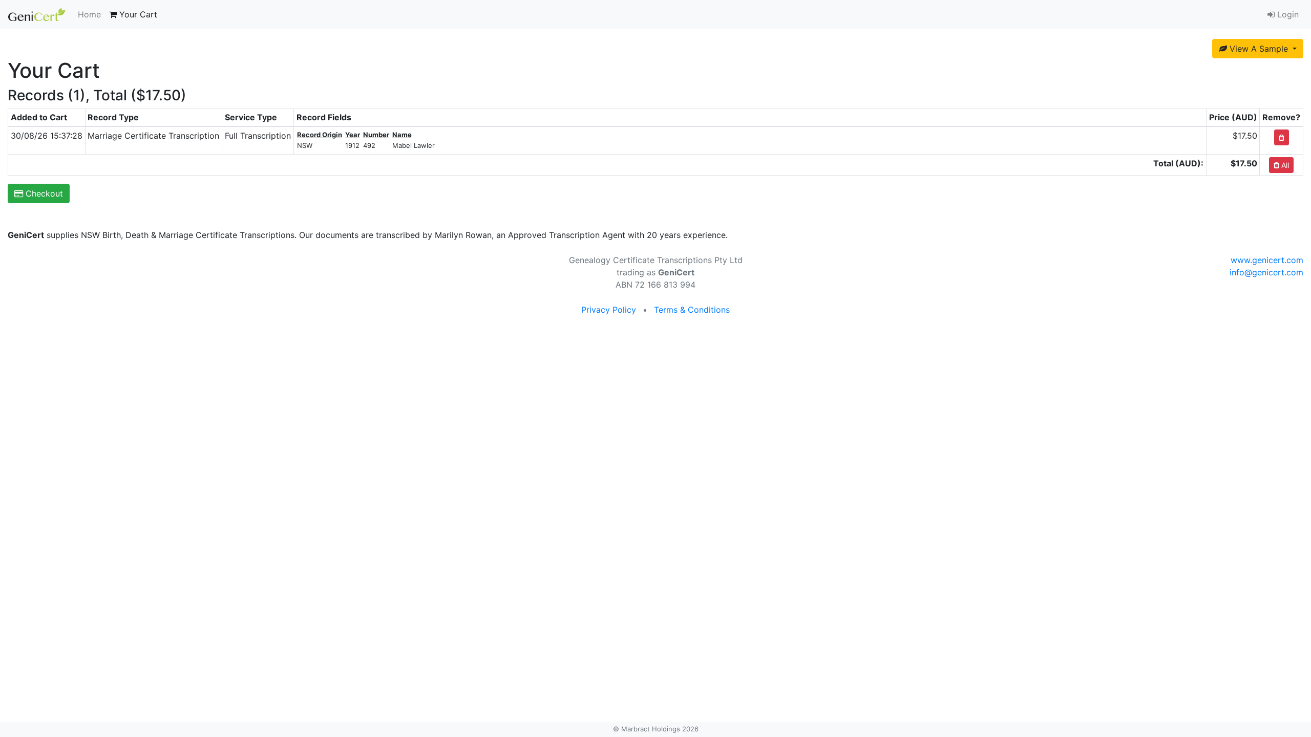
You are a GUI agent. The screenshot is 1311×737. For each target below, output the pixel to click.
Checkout (43, 193)
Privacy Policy (608, 310)
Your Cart (137, 14)
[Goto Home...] (37, 15)
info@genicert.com (1266, 272)
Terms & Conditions (692, 310)
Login (1287, 14)
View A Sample (1259, 49)
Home (89, 14)
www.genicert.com (1267, 260)
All (1284, 165)
